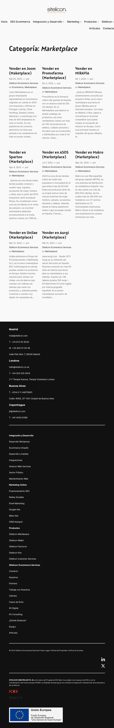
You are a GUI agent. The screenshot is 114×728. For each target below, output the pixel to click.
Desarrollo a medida (18, 454)
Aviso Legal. (45, 650)
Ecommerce (17, 87)
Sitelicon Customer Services (22, 558)
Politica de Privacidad (58, 650)
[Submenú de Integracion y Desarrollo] (63, 21)
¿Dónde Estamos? (17, 620)
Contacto (13, 571)
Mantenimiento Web (18, 478)
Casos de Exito (16, 602)
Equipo (12, 626)
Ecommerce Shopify (18, 448)
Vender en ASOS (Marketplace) (55, 154)
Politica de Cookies (75, 650)
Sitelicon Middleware (19, 534)
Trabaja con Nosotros (19, 589)
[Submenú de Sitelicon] (113, 21)
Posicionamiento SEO (19, 491)
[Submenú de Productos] (98, 21)
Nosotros (13, 577)
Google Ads (14, 509)
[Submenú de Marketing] (80, 21)
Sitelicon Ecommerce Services (23, 83)
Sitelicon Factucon (18, 546)
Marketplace (31, 87)
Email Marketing (16, 503)
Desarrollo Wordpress (19, 441)
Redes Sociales (16, 497)
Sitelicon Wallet (16, 540)
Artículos (13, 632)
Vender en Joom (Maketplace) (22, 70)
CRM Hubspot (16, 521)
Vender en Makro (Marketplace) (89, 154)
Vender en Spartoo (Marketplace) (21, 157)
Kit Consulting (15, 614)
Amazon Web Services (20, 466)
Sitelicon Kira (15, 552)
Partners (13, 583)
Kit (10, 608)
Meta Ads (13, 515)
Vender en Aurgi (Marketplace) (55, 235)
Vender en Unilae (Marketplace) (23, 235)
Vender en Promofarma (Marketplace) (54, 73)
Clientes (13, 595)
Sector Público (16, 472)
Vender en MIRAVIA (83, 70)
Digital (15, 608)
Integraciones (15, 460)
